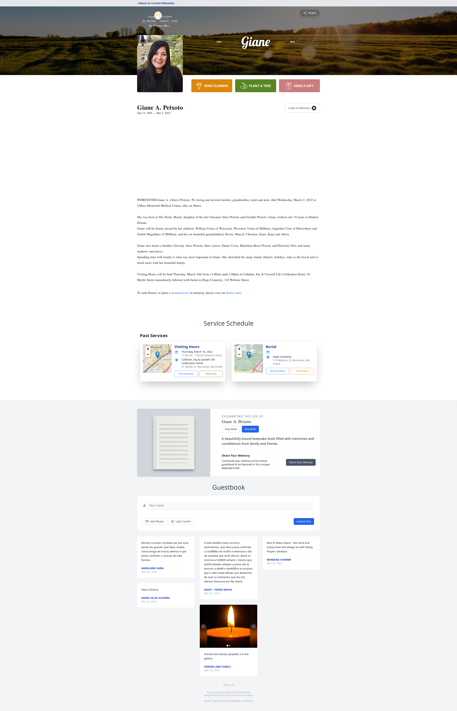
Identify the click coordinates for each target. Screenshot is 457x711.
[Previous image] (203, 626)
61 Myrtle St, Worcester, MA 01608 (202, 366)
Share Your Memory (301, 462)
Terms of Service (238, 695)
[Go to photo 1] (227, 646)
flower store (233, 292)
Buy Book (250, 429)
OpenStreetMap (232, 700)
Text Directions (186, 373)
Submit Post (304, 521)
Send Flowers (302, 370)
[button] (157, 355)
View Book (231, 429)
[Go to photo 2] (229, 645)
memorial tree (180, 292)
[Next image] (254, 626)
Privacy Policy (218, 695)
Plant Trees (211, 373)
